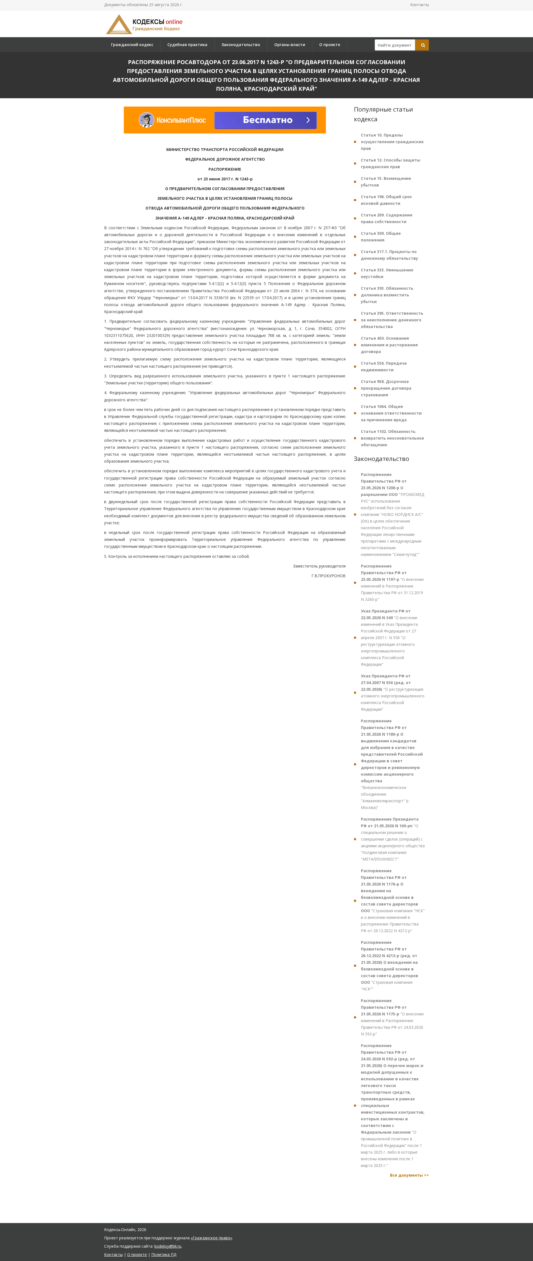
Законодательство (241, 44)
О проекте (329, 44)
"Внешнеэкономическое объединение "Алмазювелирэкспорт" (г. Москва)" (392, 764)
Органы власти (289, 44)
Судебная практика (187, 44)
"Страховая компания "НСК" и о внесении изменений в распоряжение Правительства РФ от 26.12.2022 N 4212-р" (393, 900)
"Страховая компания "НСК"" (389, 966)
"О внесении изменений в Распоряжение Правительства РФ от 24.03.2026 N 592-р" (392, 1017)
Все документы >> (409, 1175)
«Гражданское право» (211, 1237)
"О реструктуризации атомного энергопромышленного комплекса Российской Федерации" (392, 692)
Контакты (419, 4)
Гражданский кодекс (132, 44)
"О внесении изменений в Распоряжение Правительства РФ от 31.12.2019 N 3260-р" (392, 582)
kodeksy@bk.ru (167, 1246)
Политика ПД (163, 1254)
